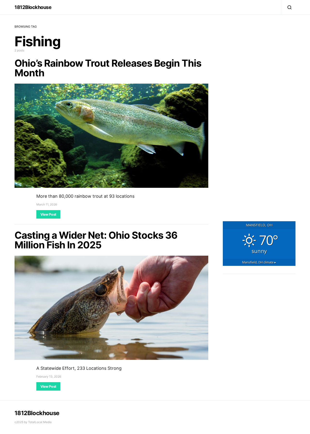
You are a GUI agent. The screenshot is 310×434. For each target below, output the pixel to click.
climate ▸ (259, 262)
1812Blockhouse (33, 7)
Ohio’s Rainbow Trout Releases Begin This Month (108, 68)
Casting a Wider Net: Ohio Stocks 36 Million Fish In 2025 (96, 240)
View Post (48, 214)
